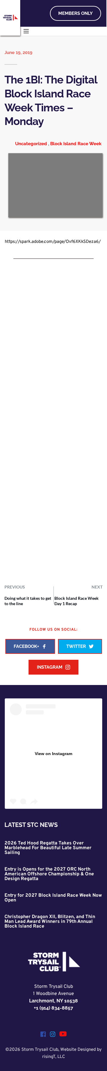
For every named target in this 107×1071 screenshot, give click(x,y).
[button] (26, 31)
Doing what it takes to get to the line (27, 601)
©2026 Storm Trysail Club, (32, 1050)
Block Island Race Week (75, 143)
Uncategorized (31, 143)
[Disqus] (53, 348)
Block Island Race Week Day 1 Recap (76, 601)
